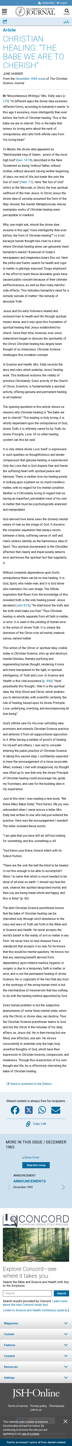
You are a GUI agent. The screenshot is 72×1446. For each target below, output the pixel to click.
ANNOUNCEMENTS (29, 1181)
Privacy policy (39, 1405)
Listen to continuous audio (34, 1310)
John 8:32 (22, 605)
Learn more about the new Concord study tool (35, 1303)
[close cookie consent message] (65, 1421)
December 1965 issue (31, 79)
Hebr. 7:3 (26, 182)
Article (9, 30)
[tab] (36, 1323)
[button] (36, 1323)
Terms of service (18, 1405)
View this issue (36, 1165)
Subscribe (48, 2)
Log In (63, 2)
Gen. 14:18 (24, 160)
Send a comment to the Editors (31, 1084)
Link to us (36, 1409)
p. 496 (47, 681)
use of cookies (30, 1433)
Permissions (56, 1405)
